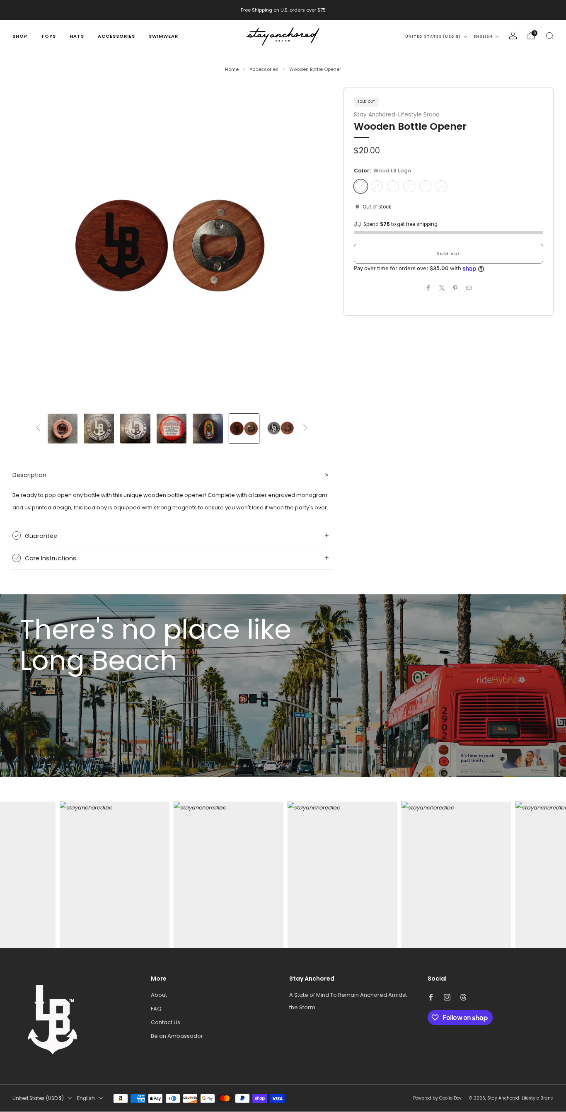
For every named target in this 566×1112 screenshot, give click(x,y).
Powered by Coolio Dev (437, 1098)
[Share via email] (468, 288)
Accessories (116, 36)
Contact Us (165, 1022)
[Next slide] (315, 246)
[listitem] (283, 10)
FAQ (156, 1009)
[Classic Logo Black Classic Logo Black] (376, 186)
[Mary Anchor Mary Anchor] (425, 186)
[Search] (549, 35)
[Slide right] (305, 428)
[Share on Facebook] (428, 288)
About (159, 995)
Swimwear (163, 36)
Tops (48, 36)
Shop (19, 36)
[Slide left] (38, 428)
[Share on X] (442, 288)
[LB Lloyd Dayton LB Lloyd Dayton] (441, 186)
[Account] (513, 35)
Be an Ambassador (177, 1036)
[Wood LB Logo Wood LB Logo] (360, 186)
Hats (77, 36)
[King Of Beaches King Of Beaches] (393, 186)
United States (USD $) (433, 36)
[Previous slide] (28, 246)
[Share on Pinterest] (455, 288)
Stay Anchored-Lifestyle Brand (397, 115)
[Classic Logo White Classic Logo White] (409, 186)
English (483, 36)
